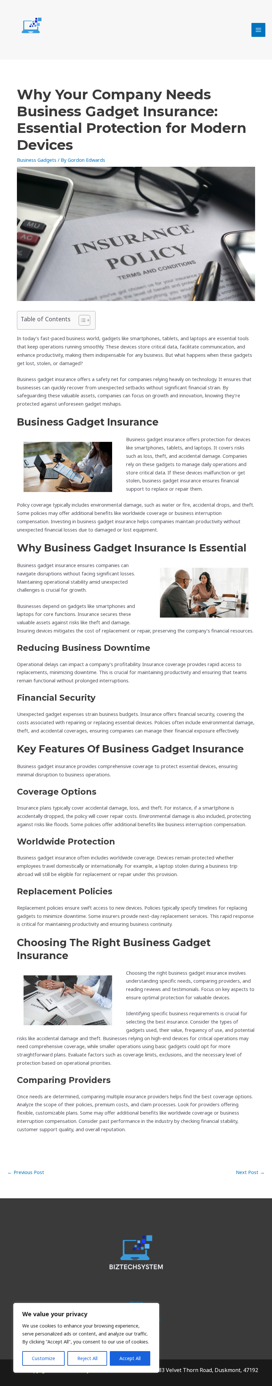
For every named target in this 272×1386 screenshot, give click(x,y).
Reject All (87, 1358)
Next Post (250, 1172)
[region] (86, 1338)
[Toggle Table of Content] (81, 320)
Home (136, 1302)
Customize (43, 1358)
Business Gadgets (36, 159)
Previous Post (25, 1172)
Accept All (130, 1358)
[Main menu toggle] (258, 30)
